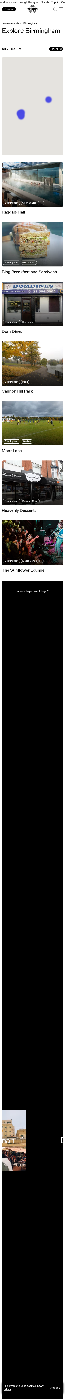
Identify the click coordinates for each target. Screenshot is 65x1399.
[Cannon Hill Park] (32, 363)
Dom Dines (12, 331)
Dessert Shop (30, 501)
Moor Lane (12, 450)
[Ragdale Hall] (32, 184)
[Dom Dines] (32, 304)
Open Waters (30, 202)
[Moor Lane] (32, 423)
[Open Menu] (61, 9)
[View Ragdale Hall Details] (48, 100)
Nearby (9, 9)
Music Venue (29, 560)
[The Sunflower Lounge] (32, 542)
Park (25, 381)
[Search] (55, 9)
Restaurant (28, 262)
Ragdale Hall (13, 212)
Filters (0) (56, 48)
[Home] (32, 9)
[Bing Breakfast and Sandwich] (32, 244)
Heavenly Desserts (19, 510)
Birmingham (30, 23)
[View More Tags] (42, 203)
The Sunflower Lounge (23, 570)
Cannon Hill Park (17, 391)
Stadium (27, 441)
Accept (55, 1387)
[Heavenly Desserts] (32, 482)
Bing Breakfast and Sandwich (29, 271)
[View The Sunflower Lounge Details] (21, 115)
